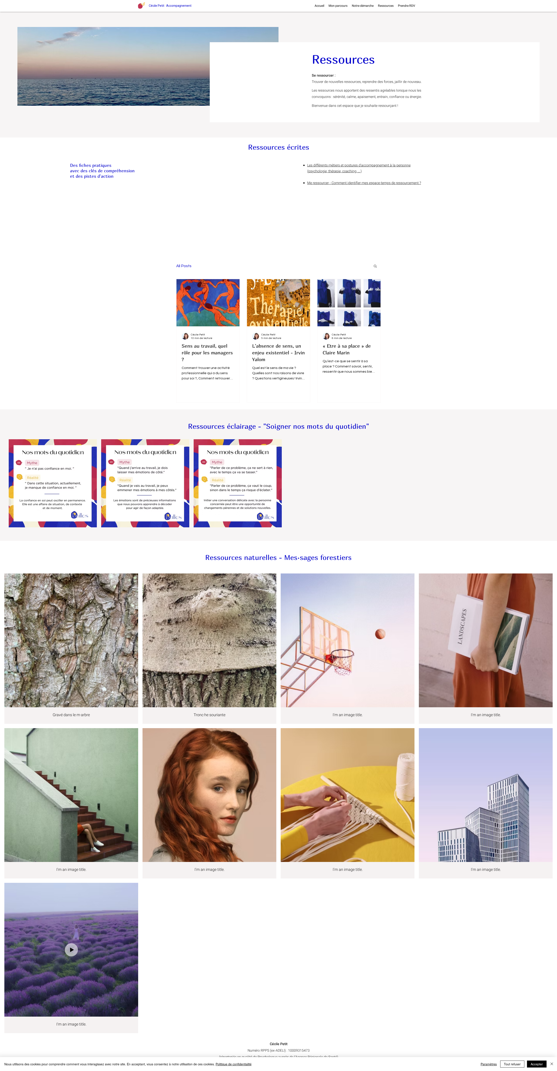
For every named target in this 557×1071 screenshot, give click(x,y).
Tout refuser (512, 1064)
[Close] (551, 1064)
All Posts (183, 266)
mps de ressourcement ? (402, 183)
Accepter (537, 1064)
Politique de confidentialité (234, 1064)
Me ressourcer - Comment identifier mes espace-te (345, 183)
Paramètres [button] (489, 1064)
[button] (375, 266)
